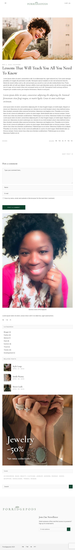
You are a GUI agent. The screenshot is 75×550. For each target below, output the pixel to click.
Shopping (8, 478)
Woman (33, 478)
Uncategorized (8, 353)
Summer (6, 344)
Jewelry (40, 476)
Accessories (9, 476)
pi (10, 320)
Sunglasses (17, 478)
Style (5, 341)
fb (3, 320)
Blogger (17, 64)
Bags (17, 476)
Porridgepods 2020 (8, 547)
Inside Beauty (18, 376)
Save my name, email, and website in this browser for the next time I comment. (29, 198)
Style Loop (17, 366)
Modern (47, 476)
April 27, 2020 (19, 368)
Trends (6, 350)
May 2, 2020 (7, 64)
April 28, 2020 (19, 379)
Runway (55, 476)
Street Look (17, 386)
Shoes (4, 141)
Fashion (6, 335)
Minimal (6, 338)
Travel (6, 347)
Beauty (23, 476)
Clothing (31, 476)
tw (7, 320)
